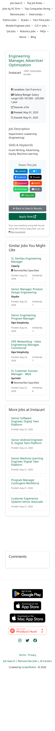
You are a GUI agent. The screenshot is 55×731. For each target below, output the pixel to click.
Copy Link (29, 195)
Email (37, 189)
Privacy (32, 655)
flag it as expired (17, 232)
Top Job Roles (34, 3)
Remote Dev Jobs (27, 661)
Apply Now (26, 216)
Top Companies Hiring (37, 8)
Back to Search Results (28, 208)
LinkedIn (22, 171)
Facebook (21, 177)
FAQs (43, 31)
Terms (22, 655)
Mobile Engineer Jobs (18, 25)
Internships (35, 14)
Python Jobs (9, 20)
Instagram (22, 183)
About (22, 37)
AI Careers (46, 661)
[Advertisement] (27, 532)
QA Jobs (11, 31)
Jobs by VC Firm (11, 8)
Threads (36, 177)
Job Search (16, 3)
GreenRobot (29, 667)
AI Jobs (25, 20)
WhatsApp (22, 189)
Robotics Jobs (28, 31)
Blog (33, 37)
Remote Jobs (17, 14)
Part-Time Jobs (41, 20)
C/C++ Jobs (41, 25)
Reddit (37, 183)
